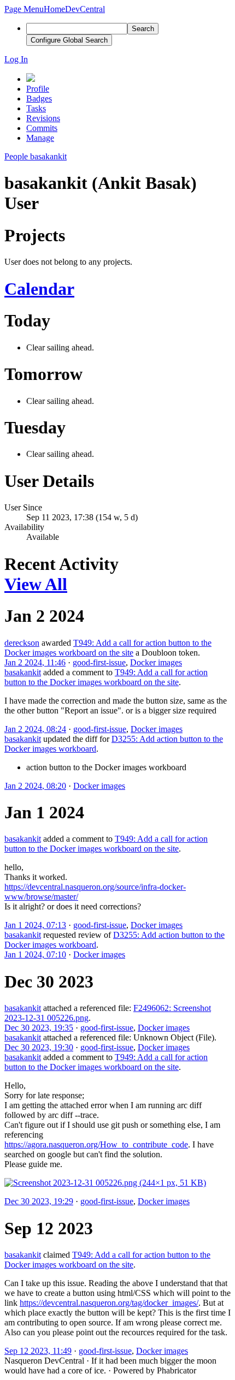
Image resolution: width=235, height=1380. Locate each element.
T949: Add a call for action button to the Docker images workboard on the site (108, 647)
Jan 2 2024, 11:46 (35, 662)
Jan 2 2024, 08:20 (35, 785)
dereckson (21, 642)
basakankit (22, 672)
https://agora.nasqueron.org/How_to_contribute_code (96, 1144)
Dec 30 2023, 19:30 (38, 1047)
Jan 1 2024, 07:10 (35, 954)
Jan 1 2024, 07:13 (35, 925)
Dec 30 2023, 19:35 (38, 1027)
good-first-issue (99, 662)
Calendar (39, 289)
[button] (24, 9)
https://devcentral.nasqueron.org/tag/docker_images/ (109, 1302)
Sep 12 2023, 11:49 (38, 1350)
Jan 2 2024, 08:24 (35, 729)
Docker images (156, 662)
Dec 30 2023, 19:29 (38, 1201)
